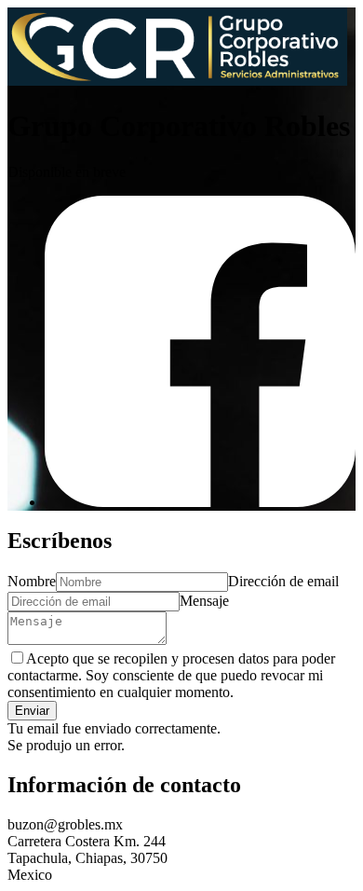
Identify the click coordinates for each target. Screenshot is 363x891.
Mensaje (204, 601)
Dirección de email (283, 581)
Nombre (31, 581)
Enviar (32, 711)
